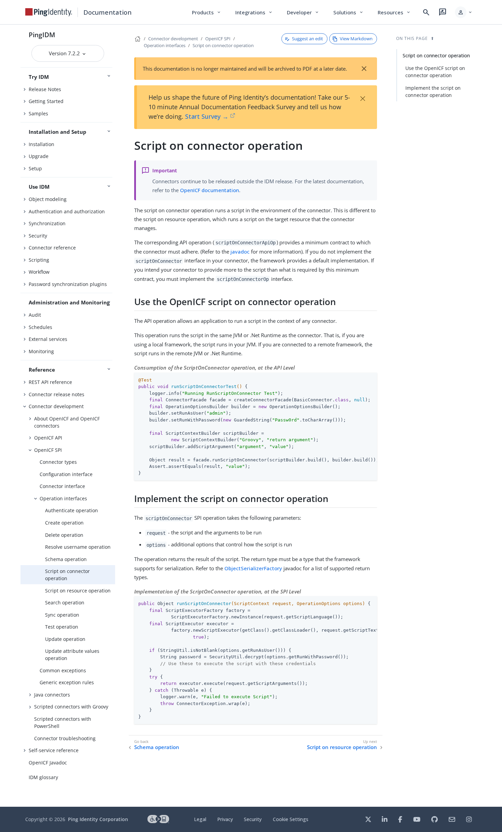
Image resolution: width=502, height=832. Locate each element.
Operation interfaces (63, 498)
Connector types (58, 462)
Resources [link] (394, 12)
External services (48, 339)
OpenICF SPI (48, 450)
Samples (38, 113)
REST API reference (50, 382)
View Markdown (356, 38)
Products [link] (207, 12)
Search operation (64, 602)
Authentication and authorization (67, 211)
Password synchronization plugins (68, 284)
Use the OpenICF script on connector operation (435, 71)
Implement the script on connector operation (433, 91)
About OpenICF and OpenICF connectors (67, 422)
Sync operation (62, 615)
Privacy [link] (225, 819)
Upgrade (38, 156)
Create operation (64, 522)
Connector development (56, 406)
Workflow (39, 272)
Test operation (61, 626)
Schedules (40, 327)
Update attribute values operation (72, 654)
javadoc (240, 251)
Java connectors (52, 694)
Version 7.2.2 (65, 53)
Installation (41, 144)
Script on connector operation (67, 575)
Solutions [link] (348, 12)
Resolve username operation (78, 547)
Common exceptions (63, 670)
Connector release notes (56, 394)
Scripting (39, 260)
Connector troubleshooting (65, 738)
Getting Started (46, 101)
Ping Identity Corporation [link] (98, 819)
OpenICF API (48, 437)
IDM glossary (43, 777)
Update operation (65, 639)
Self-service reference (54, 750)
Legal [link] (200, 819)
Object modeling (48, 199)
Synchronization (47, 223)
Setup (35, 168)
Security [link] (253, 819)
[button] (464, 12)
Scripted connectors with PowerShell (62, 722)
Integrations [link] (254, 12)
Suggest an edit (307, 38)
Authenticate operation (71, 510)
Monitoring (41, 351)
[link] (48, 12)
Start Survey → (206, 116)
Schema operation (66, 559)
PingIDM (42, 34)
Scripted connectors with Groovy (71, 706)
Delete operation (64, 535)
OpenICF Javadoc (48, 762)
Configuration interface (66, 474)
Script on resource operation (78, 590)
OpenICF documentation (209, 190)
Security (38, 235)
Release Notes (45, 89)
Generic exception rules (67, 682)
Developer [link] (303, 12)
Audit (35, 315)
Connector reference (52, 247)
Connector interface (62, 486)
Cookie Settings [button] (290, 819)
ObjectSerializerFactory (253, 568)
